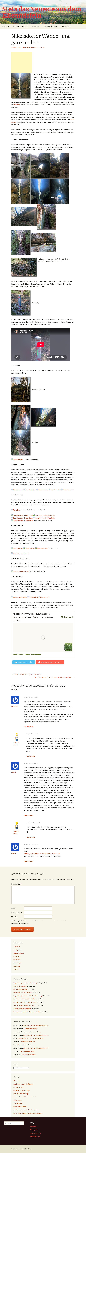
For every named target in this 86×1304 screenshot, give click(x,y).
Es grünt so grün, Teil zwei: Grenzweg (25, 983)
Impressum (35, 26)
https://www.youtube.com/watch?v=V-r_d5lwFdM (42, 854)
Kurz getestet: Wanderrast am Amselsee (36, 1025)
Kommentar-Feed (35, 1133)
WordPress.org (35, 1136)
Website (14, 917)
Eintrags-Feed (34, 1130)
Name (13, 908)
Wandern (42, 47)
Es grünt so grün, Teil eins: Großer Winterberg (27, 996)
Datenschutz (66, 26)
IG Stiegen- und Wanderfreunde (23, 1084)
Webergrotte (17, 1100)
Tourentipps (35, 47)
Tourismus (16, 966)
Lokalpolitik (17, 956)
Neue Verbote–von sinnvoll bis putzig (25, 1002)
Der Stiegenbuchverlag (20, 1094)
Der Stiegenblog (18, 1087)
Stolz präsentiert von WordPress (21, 1149)
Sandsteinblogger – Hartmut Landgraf (25, 1110)
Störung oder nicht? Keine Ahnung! (24, 1005)
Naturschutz (17, 959)
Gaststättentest (18, 953)
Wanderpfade (17, 1103)
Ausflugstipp (17, 950)
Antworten (29, 727)
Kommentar (16, 884)
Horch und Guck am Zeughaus (22, 992)
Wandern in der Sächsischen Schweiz (25, 1097)
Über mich (5, 26)
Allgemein (27, 47)
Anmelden (33, 1127)
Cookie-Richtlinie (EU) (20, 26)
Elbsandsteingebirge (20, 1107)
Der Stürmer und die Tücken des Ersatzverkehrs (54, 677)
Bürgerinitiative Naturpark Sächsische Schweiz (28, 1113)
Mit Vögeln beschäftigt (20, 989)
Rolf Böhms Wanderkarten (21, 1090)
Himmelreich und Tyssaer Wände (26, 674)
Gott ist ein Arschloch (20, 986)
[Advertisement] (21, 62)
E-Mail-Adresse (16, 912)
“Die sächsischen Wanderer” (22, 1009)
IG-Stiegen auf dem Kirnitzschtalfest (24, 999)
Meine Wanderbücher (51, 26)
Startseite (16, 1081)
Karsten (17, 104)
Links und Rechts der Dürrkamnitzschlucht (26, 1012)
